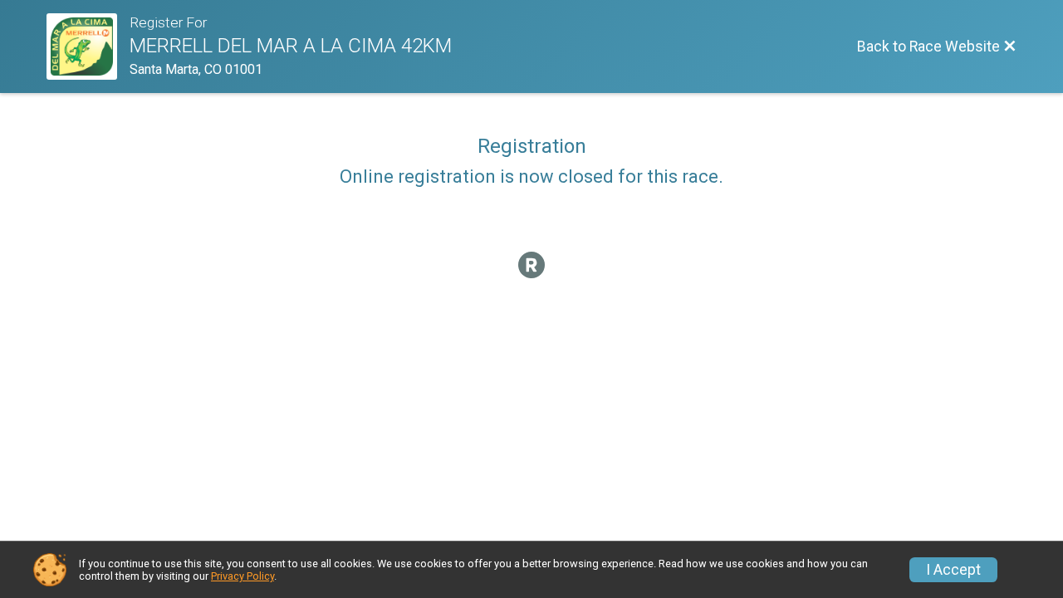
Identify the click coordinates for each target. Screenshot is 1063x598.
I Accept (953, 569)
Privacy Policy (242, 576)
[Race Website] (88, 46)
